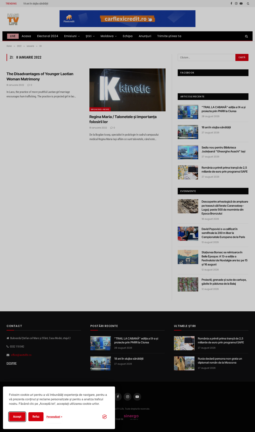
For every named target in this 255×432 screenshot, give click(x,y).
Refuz (35, 416)
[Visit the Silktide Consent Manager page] (104, 416)
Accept (17, 416)
